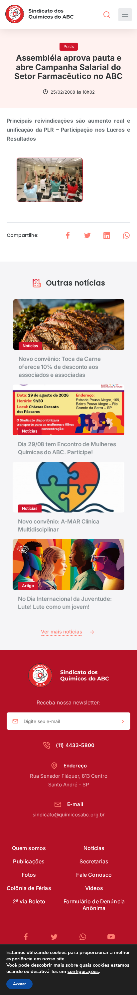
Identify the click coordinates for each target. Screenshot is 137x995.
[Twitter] (57, 937)
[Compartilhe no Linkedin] (107, 235)
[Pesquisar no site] (106, 14)
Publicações (29, 861)
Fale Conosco (94, 874)
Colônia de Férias (29, 888)
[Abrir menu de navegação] (125, 14)
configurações (83, 971)
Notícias (93, 848)
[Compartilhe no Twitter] (87, 235)
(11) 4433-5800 (75, 745)
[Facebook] (28, 937)
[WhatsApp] (85, 937)
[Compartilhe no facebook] (68, 235)
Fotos (29, 874)
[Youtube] (111, 937)
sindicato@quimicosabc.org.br (69, 814)
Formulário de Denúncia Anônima (94, 904)
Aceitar (19, 984)
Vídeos (94, 888)
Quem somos (29, 848)
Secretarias (93, 861)
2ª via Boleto (29, 901)
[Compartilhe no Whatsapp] (126, 235)
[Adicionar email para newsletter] (123, 721)
